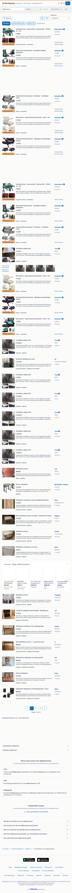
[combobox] (13, 9)
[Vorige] (27, 708)
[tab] (42, 18)
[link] (8, 3)
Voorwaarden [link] (27, 3)
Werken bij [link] (21, 875)
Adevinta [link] (39, 875)
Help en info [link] (19, 3)
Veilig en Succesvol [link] (36, 867)
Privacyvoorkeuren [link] (48, 870)
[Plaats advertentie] (67, 3)
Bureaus (30, 23)
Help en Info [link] (48, 867)
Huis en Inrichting (17, 23)
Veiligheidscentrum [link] (37, 3)
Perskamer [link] (30, 875)
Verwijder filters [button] (41, 23)
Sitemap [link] (65, 875)
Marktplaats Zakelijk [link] (20, 867)
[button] (61, 3)
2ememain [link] (56, 875)
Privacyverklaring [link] (23, 870)
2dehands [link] (47, 875)
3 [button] (40, 708)
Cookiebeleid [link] (36, 870)
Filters (7, 23)
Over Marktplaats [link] (9, 875)
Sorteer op (53, 15)
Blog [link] (10, 867)
